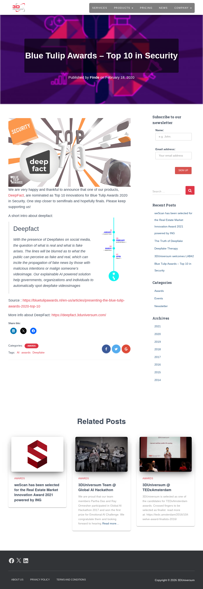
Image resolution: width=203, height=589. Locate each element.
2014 (157, 380)
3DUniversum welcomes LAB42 (174, 256)
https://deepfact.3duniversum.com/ (79, 315)
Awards (31, 346)
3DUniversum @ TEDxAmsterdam (157, 487)
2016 (157, 364)
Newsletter (161, 306)
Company (182, 8)
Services (99, 8)
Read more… (110, 523)
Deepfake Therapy (166, 248)
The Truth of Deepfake (168, 240)
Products (122, 8)
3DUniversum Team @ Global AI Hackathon (97, 487)
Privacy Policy (40, 579)
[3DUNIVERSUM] (18, 7)
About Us (17, 579)
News (163, 8)
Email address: (165, 149)
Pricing (146, 8)
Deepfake (39, 352)
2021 (157, 326)
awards (26, 352)
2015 (157, 372)
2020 (157, 334)
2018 (157, 349)
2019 (157, 341)
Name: (159, 130)
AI (18, 352)
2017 (157, 357)
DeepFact (16, 195)
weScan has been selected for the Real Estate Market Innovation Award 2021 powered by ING (36, 492)
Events (158, 298)
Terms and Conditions (71, 579)
